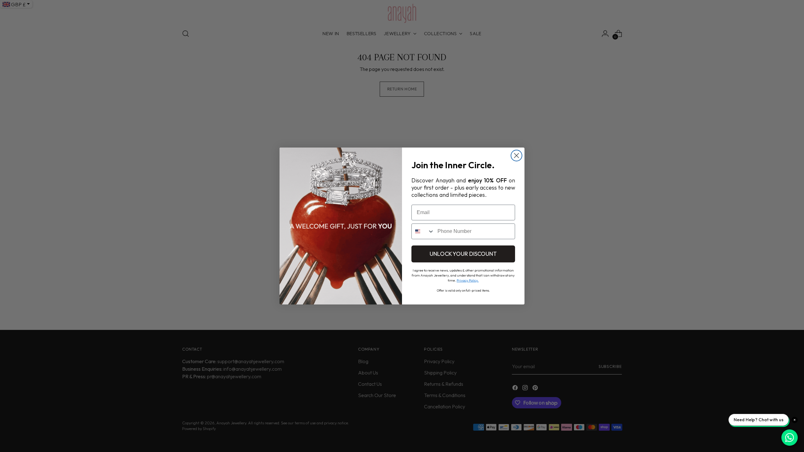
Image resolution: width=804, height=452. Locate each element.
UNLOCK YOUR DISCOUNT (463, 253)
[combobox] (423, 231)
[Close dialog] (516, 155)
